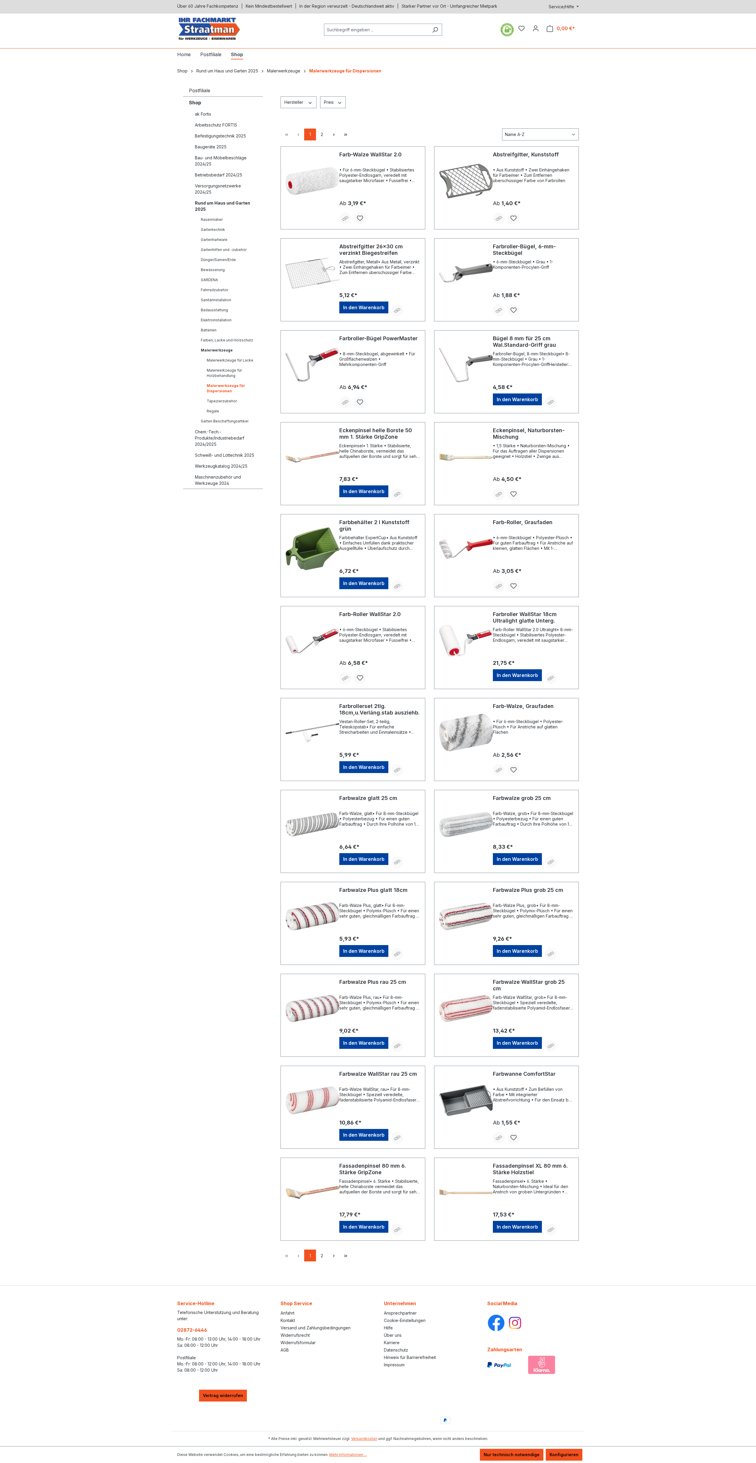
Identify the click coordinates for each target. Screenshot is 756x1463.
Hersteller (294, 102)
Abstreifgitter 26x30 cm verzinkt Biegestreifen (371, 249)
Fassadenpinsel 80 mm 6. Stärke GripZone (372, 1169)
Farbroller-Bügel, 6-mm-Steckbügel (524, 249)
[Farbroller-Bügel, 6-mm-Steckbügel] (466, 272)
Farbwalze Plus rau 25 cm (372, 982)
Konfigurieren (564, 1454)
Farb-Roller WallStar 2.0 (370, 614)
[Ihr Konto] (536, 28)
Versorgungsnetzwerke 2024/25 (218, 189)
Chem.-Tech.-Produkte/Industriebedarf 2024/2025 (219, 438)
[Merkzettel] (521, 28)
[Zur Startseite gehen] (221, 28)
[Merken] (360, 218)
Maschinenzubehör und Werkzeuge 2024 (218, 480)
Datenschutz (396, 1349)
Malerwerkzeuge (217, 350)
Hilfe (388, 1327)
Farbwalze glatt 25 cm (368, 798)
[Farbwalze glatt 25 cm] (312, 824)
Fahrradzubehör (214, 290)
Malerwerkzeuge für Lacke (230, 360)
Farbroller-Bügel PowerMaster (378, 338)
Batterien (208, 330)
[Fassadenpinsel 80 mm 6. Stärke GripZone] (312, 1192)
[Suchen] (435, 30)
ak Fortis (203, 113)
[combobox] (376, 30)
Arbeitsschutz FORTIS (216, 124)
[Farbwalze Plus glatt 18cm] (312, 916)
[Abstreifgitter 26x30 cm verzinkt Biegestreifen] (312, 272)
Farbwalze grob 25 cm (522, 798)
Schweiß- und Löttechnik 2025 (224, 455)
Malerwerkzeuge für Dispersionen (226, 388)
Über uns (393, 1335)
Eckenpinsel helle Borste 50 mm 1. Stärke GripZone (375, 433)
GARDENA (209, 280)
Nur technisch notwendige (512, 1454)
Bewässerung (213, 270)
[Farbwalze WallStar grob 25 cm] (466, 1008)
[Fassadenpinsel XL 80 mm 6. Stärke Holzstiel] (466, 1192)
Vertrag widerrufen (223, 1395)
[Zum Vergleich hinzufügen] (345, 218)
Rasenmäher (212, 219)
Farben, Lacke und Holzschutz (227, 340)
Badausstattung (214, 310)
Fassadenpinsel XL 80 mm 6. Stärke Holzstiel (530, 1169)
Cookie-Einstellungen (405, 1320)
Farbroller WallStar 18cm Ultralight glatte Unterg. (525, 617)
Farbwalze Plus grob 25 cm (528, 890)
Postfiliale (199, 90)
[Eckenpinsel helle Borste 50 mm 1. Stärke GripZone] (312, 456)
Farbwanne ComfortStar (524, 1074)
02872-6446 (192, 1330)
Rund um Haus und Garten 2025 (222, 206)
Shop (195, 103)
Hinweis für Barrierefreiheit (410, 1357)
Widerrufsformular (298, 1342)
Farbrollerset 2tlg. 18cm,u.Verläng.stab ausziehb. (379, 709)
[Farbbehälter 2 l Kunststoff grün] (312, 548)
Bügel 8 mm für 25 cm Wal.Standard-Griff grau (524, 341)
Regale (213, 411)
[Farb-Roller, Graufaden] (466, 548)
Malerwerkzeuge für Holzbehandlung (224, 373)
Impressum (394, 1364)
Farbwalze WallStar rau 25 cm (378, 1074)
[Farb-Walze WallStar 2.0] (312, 180)
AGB (285, 1349)
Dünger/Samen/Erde (218, 259)
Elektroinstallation (216, 320)
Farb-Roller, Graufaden (523, 522)
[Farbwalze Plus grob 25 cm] (466, 916)
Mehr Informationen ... (348, 1454)
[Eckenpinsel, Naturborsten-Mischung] (466, 456)
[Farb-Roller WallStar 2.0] (312, 640)
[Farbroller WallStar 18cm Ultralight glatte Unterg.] (466, 640)
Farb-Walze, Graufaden (523, 706)
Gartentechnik (213, 229)
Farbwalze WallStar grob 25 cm (529, 985)
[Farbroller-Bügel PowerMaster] (312, 364)
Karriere (392, 1342)
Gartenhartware (214, 239)
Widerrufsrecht (295, 1335)
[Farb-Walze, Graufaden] (466, 732)
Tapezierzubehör (222, 401)
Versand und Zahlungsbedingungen (316, 1327)
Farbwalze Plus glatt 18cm (373, 890)
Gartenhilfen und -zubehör (224, 249)
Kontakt (288, 1320)
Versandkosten (364, 1438)
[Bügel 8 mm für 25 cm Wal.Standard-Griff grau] (466, 364)
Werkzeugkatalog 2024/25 (221, 466)
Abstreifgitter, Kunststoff (526, 154)
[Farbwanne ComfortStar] (466, 1100)
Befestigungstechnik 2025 (220, 135)
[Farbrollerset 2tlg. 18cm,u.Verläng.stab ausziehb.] (312, 732)
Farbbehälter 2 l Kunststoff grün (374, 525)
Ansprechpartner (400, 1312)
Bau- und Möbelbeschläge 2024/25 (221, 160)
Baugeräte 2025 (211, 146)
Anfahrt (287, 1312)
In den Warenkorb (363, 307)
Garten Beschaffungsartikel (224, 421)
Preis (329, 102)
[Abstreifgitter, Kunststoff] (466, 180)
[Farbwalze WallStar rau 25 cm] (312, 1100)
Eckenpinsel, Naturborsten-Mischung (529, 433)
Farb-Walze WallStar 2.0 (370, 154)
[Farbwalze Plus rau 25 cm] (312, 1008)
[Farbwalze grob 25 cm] (466, 824)
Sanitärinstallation (216, 300)
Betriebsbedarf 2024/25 (218, 174)
